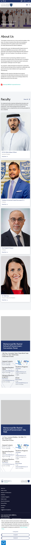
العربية (28, 1)
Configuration (15, 531)
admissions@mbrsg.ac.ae (21, 371)
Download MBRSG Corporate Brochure (11, 84)
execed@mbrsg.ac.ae (9, 380)
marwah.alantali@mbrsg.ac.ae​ (22, 382)
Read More (4, 156)
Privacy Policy (4, 503)
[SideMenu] (27, 5)
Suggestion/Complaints (6, 509)
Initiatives (3, 494)
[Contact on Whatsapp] (5, 1)
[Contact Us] (3, 1)
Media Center (4, 499)
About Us (3, 488)
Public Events (4, 490)
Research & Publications (6, 492)
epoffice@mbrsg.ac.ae (9, 454)
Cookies (2, 507)
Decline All (15, 538)
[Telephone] (1, 1)
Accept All (15, 534)
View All (26, 99)
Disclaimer (3, 505)
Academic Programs (5, 496)
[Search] (29, 5)
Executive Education (5, 501)
